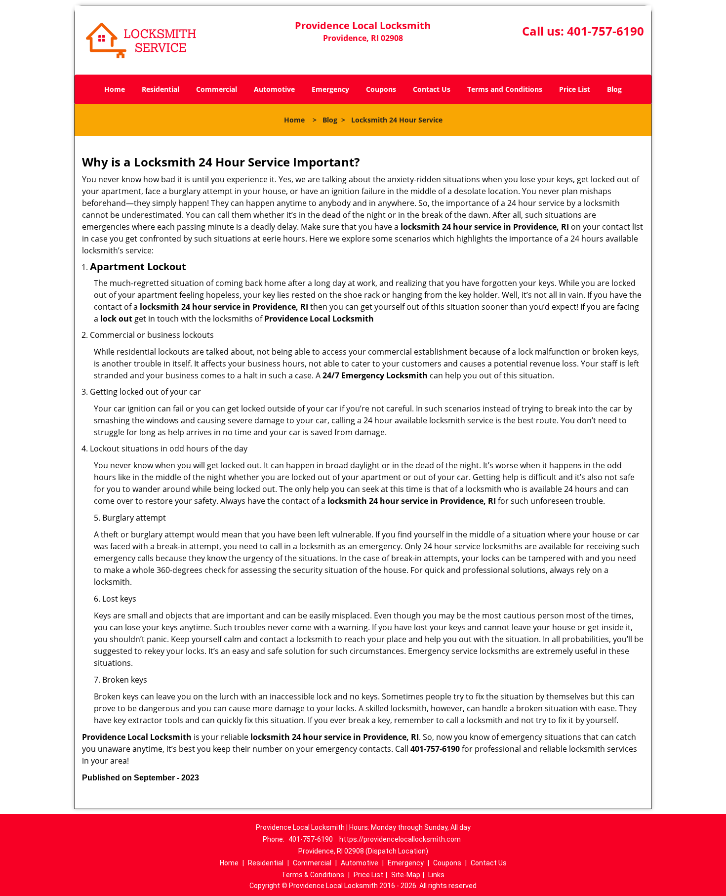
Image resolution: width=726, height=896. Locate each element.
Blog (614, 89)
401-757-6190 (605, 31)
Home (114, 89)
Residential (160, 89)
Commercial (216, 89)
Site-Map (405, 875)
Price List (574, 89)
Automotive (274, 89)
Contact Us (431, 89)
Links (436, 875)
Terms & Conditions (313, 875)
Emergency (330, 89)
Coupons (381, 89)
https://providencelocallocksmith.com (400, 839)
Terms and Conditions (504, 89)
